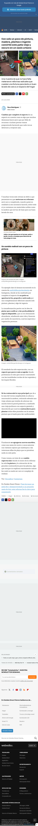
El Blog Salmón (24, 791)
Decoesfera (5, 793)
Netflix (5, 30)
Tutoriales (5, 714)
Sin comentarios (9, 94)
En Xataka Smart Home (9, 232)
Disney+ (12, 30)
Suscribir (32, 677)
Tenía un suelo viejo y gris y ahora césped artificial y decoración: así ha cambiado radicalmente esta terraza (20, 658)
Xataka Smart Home (8, 763)
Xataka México (6, 805)
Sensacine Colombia (25, 811)
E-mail (26, 94)
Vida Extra (22, 758)
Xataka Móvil (5, 758)
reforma (17, 496)
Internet (19, 30)
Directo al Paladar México (9, 813)
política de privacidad (26, 681)
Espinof (22, 770)
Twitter (20, 94)
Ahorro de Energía (7, 718)
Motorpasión (23, 779)
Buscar (35, 738)
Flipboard (23, 94)
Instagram (18, 479)
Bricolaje (26, 496)
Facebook (16, 94)
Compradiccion (6, 796)
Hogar (10, 496)
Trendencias (5, 791)
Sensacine (23, 767)
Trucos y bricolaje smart (27, 714)
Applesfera (5, 760)
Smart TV (5, 721)
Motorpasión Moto (25, 781)
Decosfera (9, 479)
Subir (31, 745)
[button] (14, 107)
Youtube (16, 689)
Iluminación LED (24, 718)
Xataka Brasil (6, 808)
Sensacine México (25, 808)
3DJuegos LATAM (24, 805)
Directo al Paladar (7, 779)
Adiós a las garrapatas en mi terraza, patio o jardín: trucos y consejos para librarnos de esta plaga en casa (18, 236)
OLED (30, 30)
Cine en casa (6, 725)
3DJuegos (22, 755)
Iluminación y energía (26, 711)
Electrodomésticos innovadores (25, 706)
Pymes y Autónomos (25, 793)
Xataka (4, 755)
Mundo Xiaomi (6, 765)
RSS (24, 689)
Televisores (5, 705)
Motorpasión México (25, 813)
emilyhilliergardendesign (20, 290)
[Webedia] (7, 746)
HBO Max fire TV (19, 663)
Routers (22, 721)
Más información (29, 824)
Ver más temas (7, 731)
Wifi (21, 725)
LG (25, 30)
